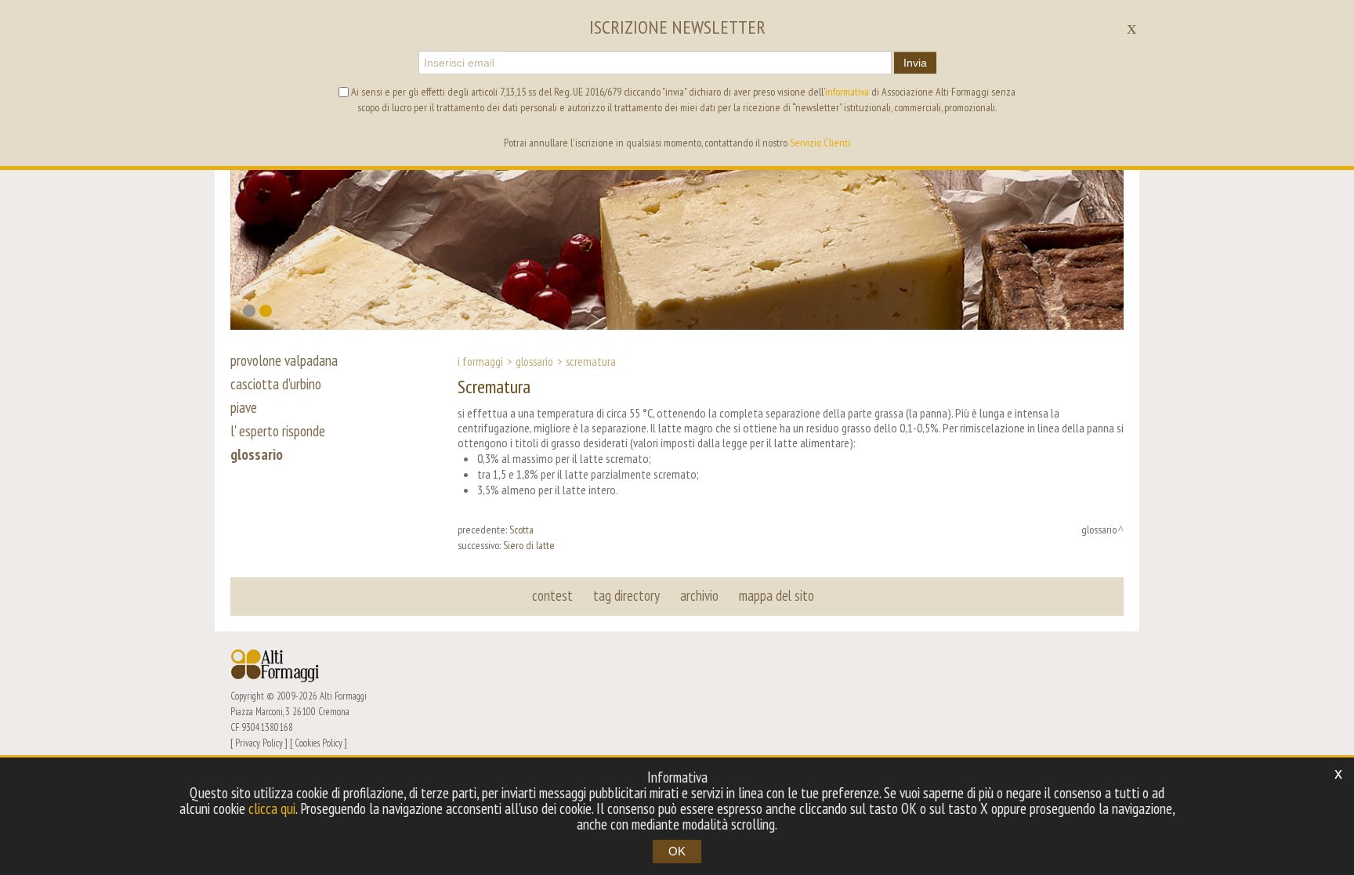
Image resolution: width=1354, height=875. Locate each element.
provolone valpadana (284, 360)
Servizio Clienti (820, 143)
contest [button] (552, 595)
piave (243, 407)
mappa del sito (776, 595)
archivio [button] (699, 595)
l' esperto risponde (277, 430)
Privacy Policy (259, 742)
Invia (915, 62)
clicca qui (271, 808)
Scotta (521, 529)
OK (677, 851)
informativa (847, 92)
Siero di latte (529, 545)
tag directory (626, 595)
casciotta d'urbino (275, 383)
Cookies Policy (318, 742)
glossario (256, 454)
